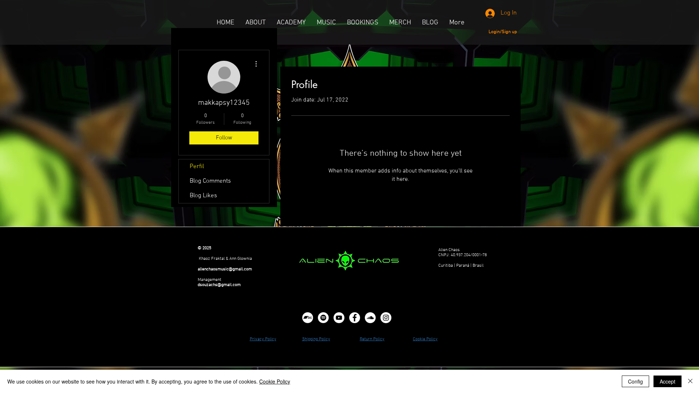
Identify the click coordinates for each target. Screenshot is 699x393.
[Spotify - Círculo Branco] (323, 317)
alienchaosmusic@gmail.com (225, 269)
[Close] (690, 381)
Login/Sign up (503, 32)
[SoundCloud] (370, 317)
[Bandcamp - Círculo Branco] (307, 317)
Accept (667, 381)
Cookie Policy (274, 381)
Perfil (197, 166)
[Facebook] (354, 317)
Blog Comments (210, 181)
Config (635, 381)
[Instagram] (385, 317)
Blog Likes (203, 195)
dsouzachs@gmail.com (219, 284)
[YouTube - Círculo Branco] (338, 317)
